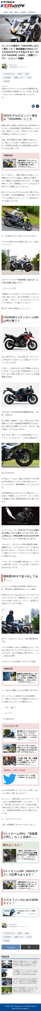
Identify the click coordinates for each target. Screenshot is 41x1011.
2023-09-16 (13, 65)
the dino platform (23, 1008)
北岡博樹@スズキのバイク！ (19, 67)
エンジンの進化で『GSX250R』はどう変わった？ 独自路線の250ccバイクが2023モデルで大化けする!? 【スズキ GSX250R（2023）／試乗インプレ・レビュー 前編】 (20, 51)
